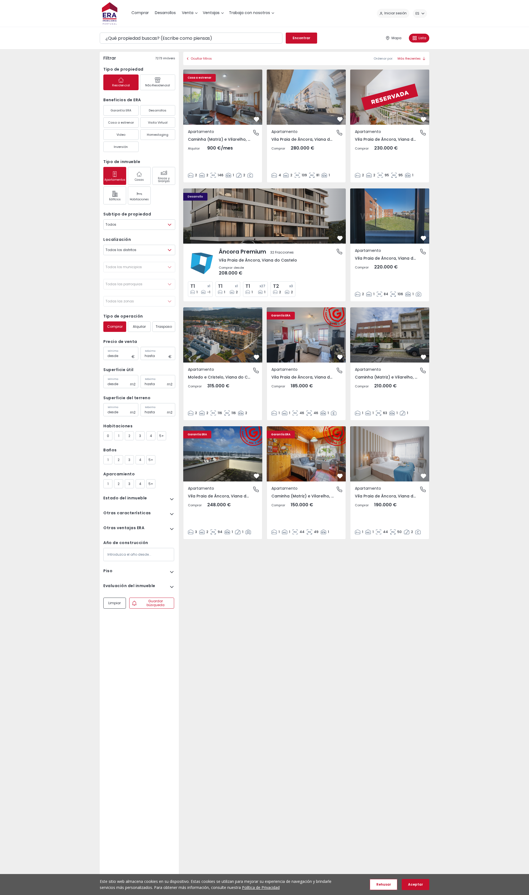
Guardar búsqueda (155, 603)
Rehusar (383, 884)
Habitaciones (139, 199)
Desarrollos (157, 110)
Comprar (115, 326)
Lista (422, 38)
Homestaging (157, 134)
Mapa (396, 38)
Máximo (150, 351)
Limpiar (114, 603)
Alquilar (139, 326)
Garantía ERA (120, 110)
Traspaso (164, 326)
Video (121, 134)
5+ (161, 435)
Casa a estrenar (121, 122)
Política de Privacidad (261, 887)
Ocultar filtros (201, 58)
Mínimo (113, 351)
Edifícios (115, 199)
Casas (139, 180)
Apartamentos (114, 180)
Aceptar (415, 884)
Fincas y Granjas (164, 179)
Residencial (121, 85)
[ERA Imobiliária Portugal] (109, 13)
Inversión (121, 147)
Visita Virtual (158, 122)
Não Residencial (157, 85)
